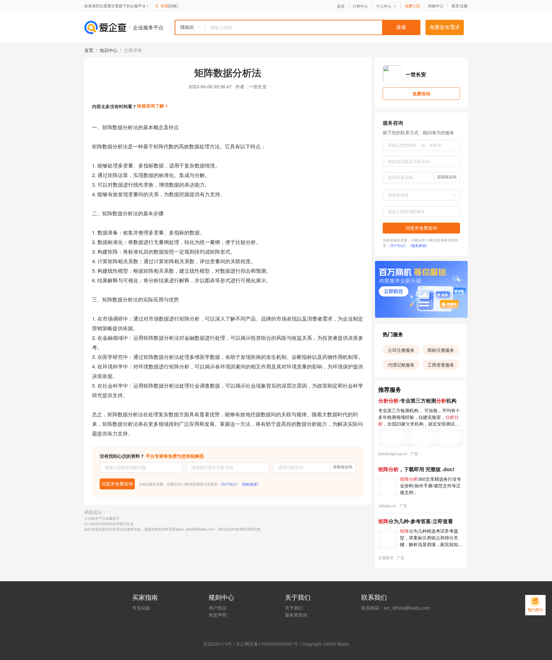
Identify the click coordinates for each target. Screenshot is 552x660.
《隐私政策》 (250, 483)
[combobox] (297, 27)
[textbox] (312, 27)
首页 (341, 6)
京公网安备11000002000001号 (267, 644)
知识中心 (109, 50)
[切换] (173, 5)
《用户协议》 (229, 483)
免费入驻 (412, 6)
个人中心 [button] (383, 6)
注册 (464, 5)
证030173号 (220, 644)
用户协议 (217, 607)
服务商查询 (296, 615)
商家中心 (435, 6)
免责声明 (217, 615)
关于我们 (294, 607)
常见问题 (141, 607)
